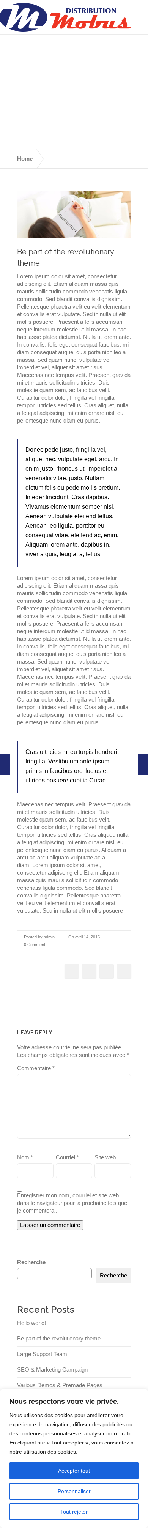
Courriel (67, 1157)
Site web (105, 1157)
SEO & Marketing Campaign (52, 1369)
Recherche (31, 1262)
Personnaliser (74, 1491)
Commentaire (36, 1068)
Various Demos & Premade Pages (59, 1385)
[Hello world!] (143, 764)
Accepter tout (74, 1471)
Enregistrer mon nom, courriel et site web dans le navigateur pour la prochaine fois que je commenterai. (72, 1203)
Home (25, 158)
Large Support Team (42, 1354)
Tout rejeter (74, 1512)
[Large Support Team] (5, 764)
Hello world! (31, 1323)
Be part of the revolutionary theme (59, 1338)
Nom (25, 1157)
